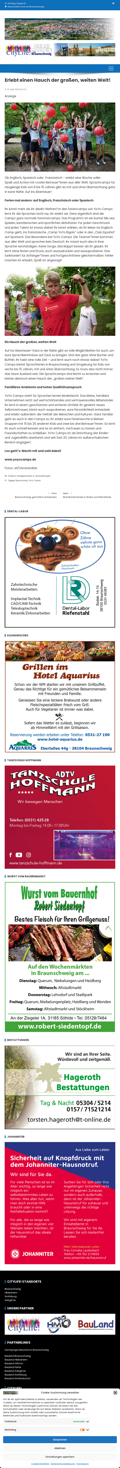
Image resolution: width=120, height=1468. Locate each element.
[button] (115, 1392)
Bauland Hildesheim (16, 1359)
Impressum (82, 1463)
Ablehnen (60, 1448)
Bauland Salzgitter (15, 1371)
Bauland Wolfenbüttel (17, 1378)
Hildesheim (11, 1292)
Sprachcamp (22, 480)
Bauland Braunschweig (18, 1356)
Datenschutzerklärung (63, 1463)
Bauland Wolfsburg (16, 1374)
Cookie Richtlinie (40, 1463)
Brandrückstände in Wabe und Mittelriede (87, 495)
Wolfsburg (11, 1296)
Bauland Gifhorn (14, 1363)
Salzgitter (10, 1300)
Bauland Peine (13, 1367)
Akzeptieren (60, 1439)
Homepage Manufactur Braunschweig (27, 1349)
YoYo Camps (35, 480)
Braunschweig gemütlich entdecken (36, 495)
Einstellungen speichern (60, 1456)
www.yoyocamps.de (20, 459)
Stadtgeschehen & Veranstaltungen (33, 476)
